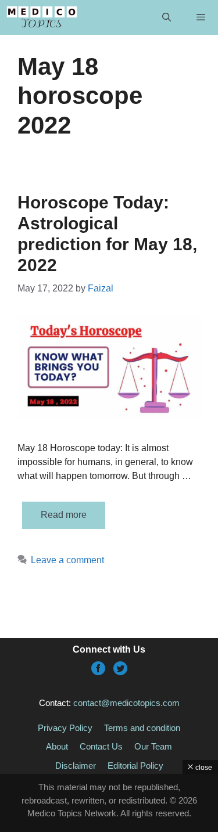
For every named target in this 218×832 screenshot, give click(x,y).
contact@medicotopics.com (126, 703)
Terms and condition (142, 728)
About (57, 746)
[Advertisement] (109, 803)
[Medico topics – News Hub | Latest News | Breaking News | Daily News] (41, 17)
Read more (64, 515)
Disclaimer (75, 765)
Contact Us (101, 746)
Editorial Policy (135, 765)
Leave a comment (67, 560)
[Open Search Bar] (166, 17)
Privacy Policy (65, 728)
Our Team (153, 746)
